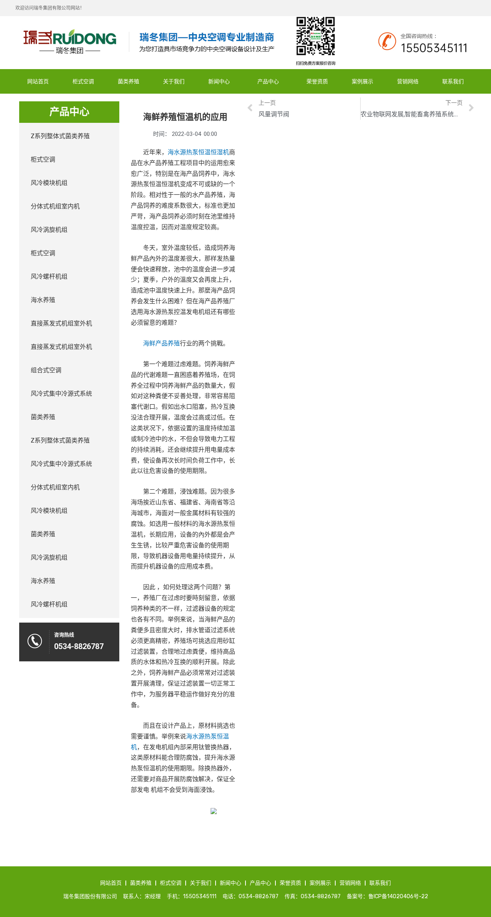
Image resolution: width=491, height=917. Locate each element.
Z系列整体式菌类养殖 (60, 136)
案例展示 (362, 81)
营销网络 (408, 81)
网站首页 (38, 81)
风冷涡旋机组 (49, 229)
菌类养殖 (128, 81)
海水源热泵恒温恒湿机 (198, 153)
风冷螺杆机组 (49, 276)
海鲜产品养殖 (161, 344)
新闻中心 (219, 81)
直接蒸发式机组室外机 (61, 323)
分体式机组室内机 (55, 206)
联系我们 (453, 81)
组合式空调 (46, 370)
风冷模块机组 (49, 183)
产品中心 (268, 81)
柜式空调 (83, 81)
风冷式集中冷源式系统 (61, 393)
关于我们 (174, 81)
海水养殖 (43, 300)
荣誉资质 (317, 81)
